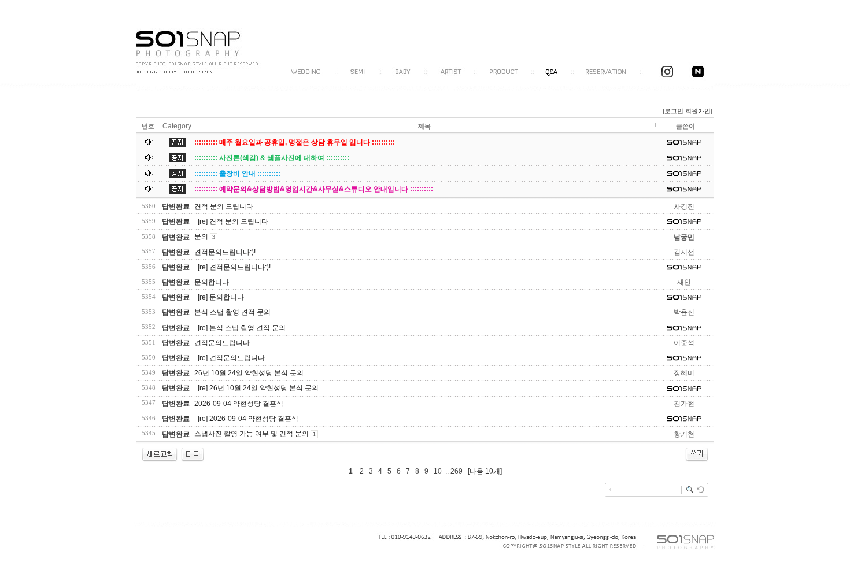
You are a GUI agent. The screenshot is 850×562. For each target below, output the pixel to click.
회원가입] (699, 111)
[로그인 (673, 111)
